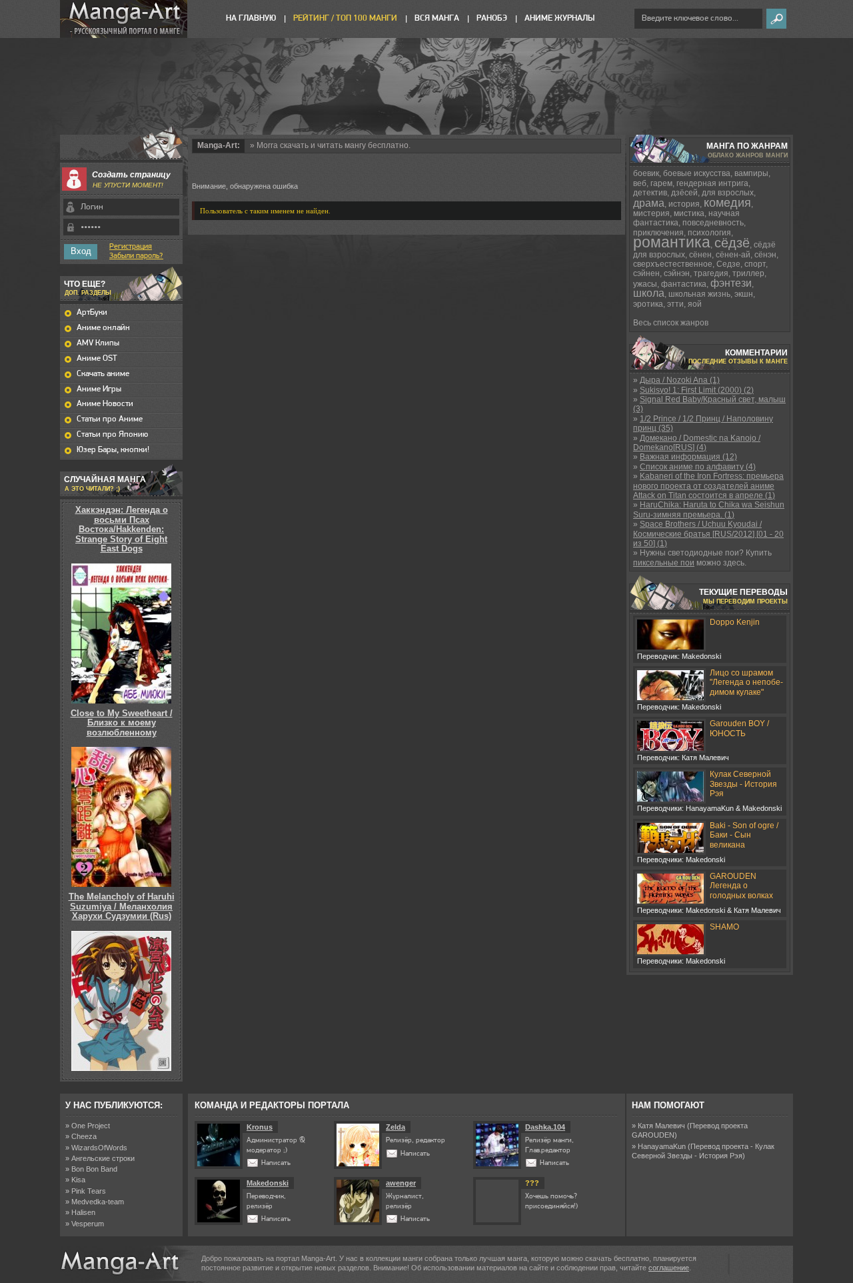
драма (648, 203)
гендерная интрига (712, 183)
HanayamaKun (662, 1146)
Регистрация (130, 247)
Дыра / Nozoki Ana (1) (680, 380)
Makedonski (268, 1183)
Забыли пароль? (136, 256)
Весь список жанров (670, 322)
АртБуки (92, 312)
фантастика (683, 284)
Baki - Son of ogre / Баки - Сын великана (744, 835)
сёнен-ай (733, 254)
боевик (646, 173)
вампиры (751, 173)
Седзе (728, 264)
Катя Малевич (661, 1126)
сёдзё (732, 242)
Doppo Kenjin (735, 622)
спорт (755, 264)
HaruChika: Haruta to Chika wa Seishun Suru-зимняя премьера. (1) (708, 509)
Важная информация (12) (688, 456)
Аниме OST (97, 358)
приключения (658, 232)
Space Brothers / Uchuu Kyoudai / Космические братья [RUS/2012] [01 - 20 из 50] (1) (708, 533)
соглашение (668, 1268)
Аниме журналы (559, 18)
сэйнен (646, 273)
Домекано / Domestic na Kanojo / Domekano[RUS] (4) (696, 442)
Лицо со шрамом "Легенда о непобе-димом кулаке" (746, 682)
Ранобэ (491, 18)
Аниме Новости (105, 403)
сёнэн (765, 254)
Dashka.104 (545, 1127)
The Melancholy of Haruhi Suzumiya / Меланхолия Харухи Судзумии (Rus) (122, 906)
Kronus (260, 1127)
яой (695, 304)
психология (709, 232)
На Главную (251, 18)
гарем (661, 183)
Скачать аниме (103, 373)
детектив (650, 192)
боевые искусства (696, 173)
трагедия (711, 273)
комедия (727, 202)
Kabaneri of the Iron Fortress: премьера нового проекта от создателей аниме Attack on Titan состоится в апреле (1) (708, 485)
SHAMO (724, 927)
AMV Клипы (98, 343)
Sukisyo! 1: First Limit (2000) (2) (697, 390)
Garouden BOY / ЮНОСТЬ (739, 728)
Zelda (395, 1127)
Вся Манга (437, 18)
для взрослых (728, 192)
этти (675, 304)
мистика (689, 213)
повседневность (713, 222)
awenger (401, 1183)
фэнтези (731, 283)
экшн (743, 294)
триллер (748, 273)
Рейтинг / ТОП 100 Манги (345, 18)
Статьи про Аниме (110, 419)
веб (639, 183)
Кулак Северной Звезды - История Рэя (743, 784)
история (684, 204)
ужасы (645, 284)
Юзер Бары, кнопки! (113, 449)
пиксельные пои (663, 562)
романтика (671, 242)
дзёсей (684, 192)
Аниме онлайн (103, 327)
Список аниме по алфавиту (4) (698, 466)
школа (648, 293)
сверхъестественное (672, 264)
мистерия (651, 213)
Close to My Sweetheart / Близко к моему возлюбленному (122, 723)
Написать (276, 1163)
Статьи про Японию (112, 434)
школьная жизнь (699, 294)
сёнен (700, 254)
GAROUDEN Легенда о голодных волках (741, 886)
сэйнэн (677, 273)
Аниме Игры (99, 389)
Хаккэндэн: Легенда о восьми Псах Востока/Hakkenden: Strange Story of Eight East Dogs (121, 529)
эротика (648, 304)
